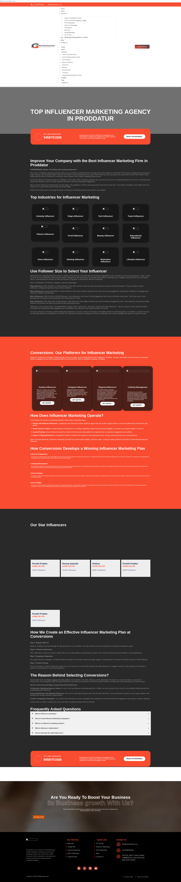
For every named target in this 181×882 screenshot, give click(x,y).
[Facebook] (79, 868)
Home (63, 47)
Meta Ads (64, 67)
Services (64, 52)
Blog (62, 80)
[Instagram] (84, 868)
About (63, 49)
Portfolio (63, 78)
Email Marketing (66, 70)
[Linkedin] (90, 868)
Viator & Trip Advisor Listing (69, 54)
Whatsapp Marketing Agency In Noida (71, 75)
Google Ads (65, 65)
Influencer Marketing (67, 62)
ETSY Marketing (66, 59)
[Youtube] (96, 868)
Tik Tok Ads (65, 72)
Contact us (64, 82)
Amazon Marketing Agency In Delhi (71, 57)
